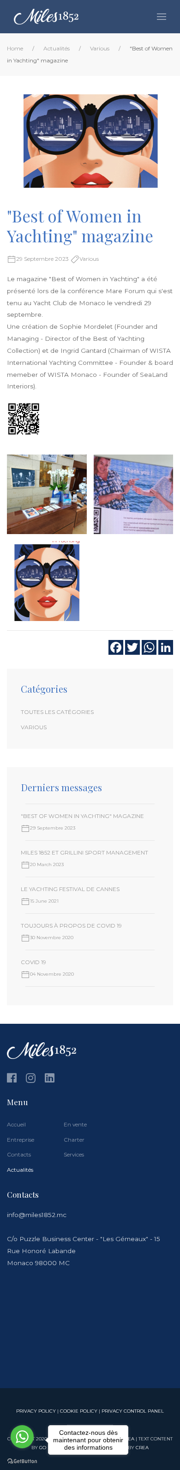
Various (99, 48)
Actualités (56, 48)
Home (15, 48)
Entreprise (20, 1139)
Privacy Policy (36, 1411)
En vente (75, 1124)
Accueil (16, 1124)
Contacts (19, 1154)
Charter (74, 1139)
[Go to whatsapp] (22, 1436)
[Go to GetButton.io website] (22, 1461)
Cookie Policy (78, 1411)
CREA (142, 1447)
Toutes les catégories (57, 711)
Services (74, 1154)
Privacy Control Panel (133, 1411)
